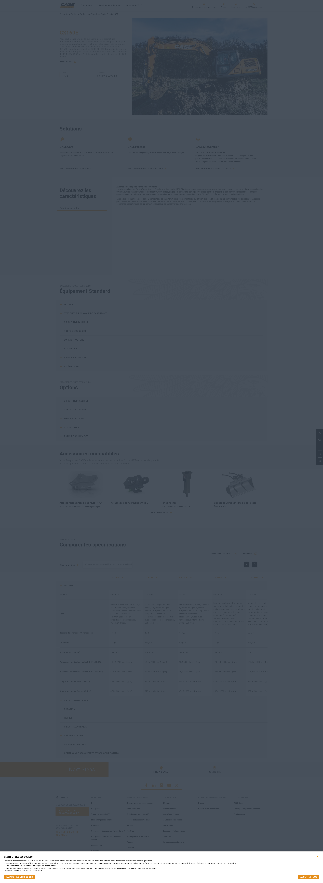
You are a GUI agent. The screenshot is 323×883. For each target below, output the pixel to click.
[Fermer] (317, 856)
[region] (161, 867)
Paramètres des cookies (19, 877)
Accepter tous (308, 877)
